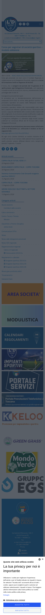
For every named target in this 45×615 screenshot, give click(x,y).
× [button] (42, 559)
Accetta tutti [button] (22, 605)
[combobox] (39, 559)
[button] (22, 600)
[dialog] (22, 586)
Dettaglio (6, 595)
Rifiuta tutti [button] (22, 610)
